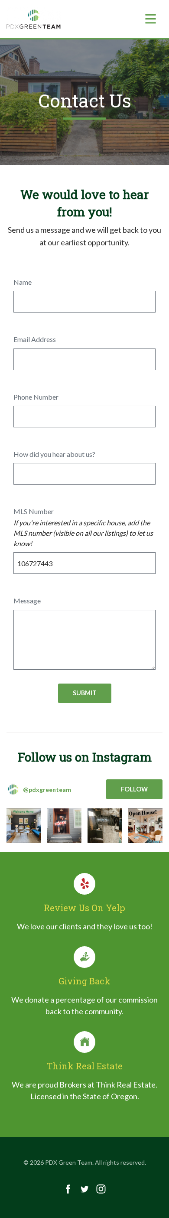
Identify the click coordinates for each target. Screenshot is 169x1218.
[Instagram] (100, 1188)
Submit (85, 693)
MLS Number (33, 511)
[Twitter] (84, 1188)
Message (27, 600)
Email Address (34, 339)
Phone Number (35, 397)
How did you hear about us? (54, 454)
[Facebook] (68, 1188)
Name (22, 282)
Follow (134, 789)
